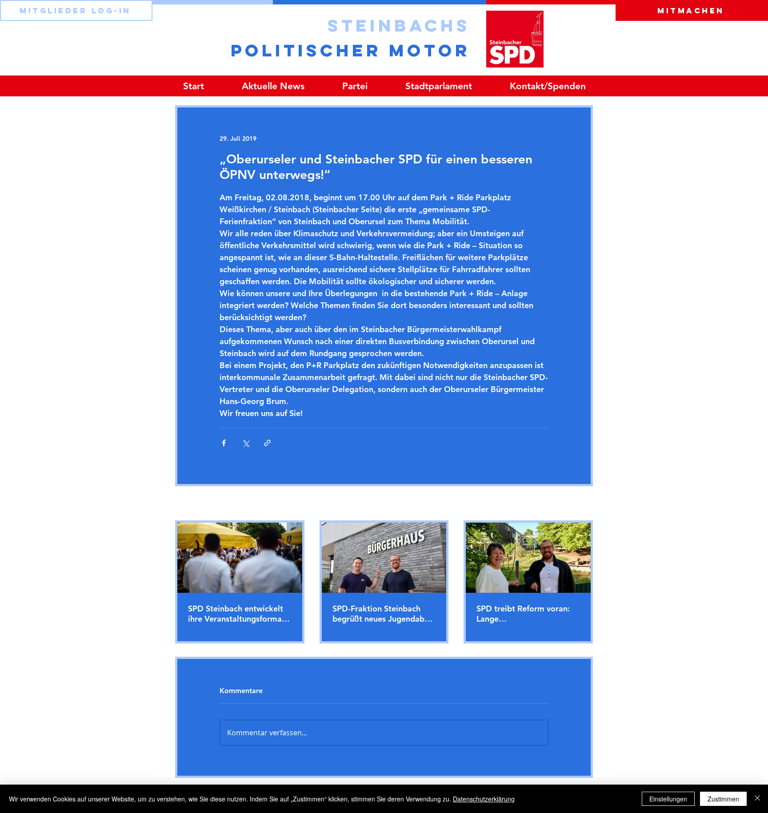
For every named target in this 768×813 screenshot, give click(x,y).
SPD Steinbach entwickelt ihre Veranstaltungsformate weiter (238, 613)
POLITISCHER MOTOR (350, 50)
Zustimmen (723, 798)
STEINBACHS (399, 25)
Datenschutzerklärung (484, 798)
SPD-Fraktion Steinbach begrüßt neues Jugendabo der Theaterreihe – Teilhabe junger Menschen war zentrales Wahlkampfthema (383, 613)
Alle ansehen (574, 504)
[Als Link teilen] (267, 443)
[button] (354, 86)
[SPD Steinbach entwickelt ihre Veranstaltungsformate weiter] (239, 558)
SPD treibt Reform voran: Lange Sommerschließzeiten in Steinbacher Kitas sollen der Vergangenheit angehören (523, 613)
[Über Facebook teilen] (224, 443)
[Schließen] (757, 799)
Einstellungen (668, 798)
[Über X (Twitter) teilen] (245, 443)
